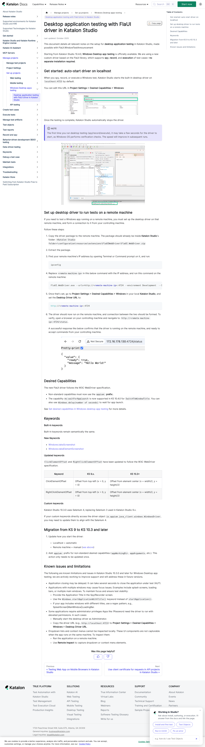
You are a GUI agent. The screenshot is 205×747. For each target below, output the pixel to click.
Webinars (105, 705)
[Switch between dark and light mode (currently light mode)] (200, 4)
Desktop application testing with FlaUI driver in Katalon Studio (26, 97)
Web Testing (73, 696)
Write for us (107, 719)
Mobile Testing (74, 705)
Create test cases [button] (11, 109)
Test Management (42, 701)
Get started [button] (8, 35)
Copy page (154, 23)
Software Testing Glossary (115, 714)
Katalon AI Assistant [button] (12, 48)
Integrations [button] (8, 167)
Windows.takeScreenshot (62, 444)
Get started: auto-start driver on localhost (184, 18)
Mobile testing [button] (16, 83)
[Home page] (46, 13)
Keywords (174, 35)
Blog (103, 701)
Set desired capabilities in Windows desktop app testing (78, 408)
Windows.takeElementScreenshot (66, 448)
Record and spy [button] (10, 135)
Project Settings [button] (13, 68)
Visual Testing (74, 714)
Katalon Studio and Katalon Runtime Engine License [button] (19, 41)
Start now (187, 4)
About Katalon (176, 692)
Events (172, 696)
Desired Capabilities (178, 31)
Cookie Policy (85, 744)
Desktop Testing (75, 710)
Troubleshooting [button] (10, 172)
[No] (108, 656)
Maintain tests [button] (9, 162)
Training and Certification (148, 705)
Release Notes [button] (57, 4)
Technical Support (144, 701)
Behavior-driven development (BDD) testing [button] (19, 140)
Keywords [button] (7, 152)
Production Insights (43, 710)
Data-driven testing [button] (11, 147)
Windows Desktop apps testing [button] (21, 89)
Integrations (73, 719)
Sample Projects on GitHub (149, 710)
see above (88, 547)
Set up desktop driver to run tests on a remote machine (185, 25)
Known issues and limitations (182, 47)
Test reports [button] (8, 130)
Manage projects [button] (10, 58)
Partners (173, 705)
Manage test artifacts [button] (12, 119)
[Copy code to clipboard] (158, 264)
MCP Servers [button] (9, 53)
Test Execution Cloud (44, 705)
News (172, 701)
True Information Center (113, 692)
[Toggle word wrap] (153, 285)
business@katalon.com (59, 731)
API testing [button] (15, 104)
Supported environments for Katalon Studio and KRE (19, 22)
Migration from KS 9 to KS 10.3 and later (183, 41)
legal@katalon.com (55, 734)
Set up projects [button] (13, 73)
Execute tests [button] (9, 114)
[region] (102, 742)
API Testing (73, 701)
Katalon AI (72, 692)
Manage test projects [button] (16, 63)
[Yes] (98, 656)
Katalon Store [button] (9, 177)
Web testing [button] (15, 78)
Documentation (143, 692)
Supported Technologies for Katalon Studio (19, 29)
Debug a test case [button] (11, 157)
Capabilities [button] (38, 4)
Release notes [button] (9, 16)
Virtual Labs (107, 696)
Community (141, 696)
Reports (105, 710)
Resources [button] (141, 4)
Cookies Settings (145, 742)
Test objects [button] (8, 124)
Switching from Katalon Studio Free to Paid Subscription (20, 183)
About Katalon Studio (12, 11)
